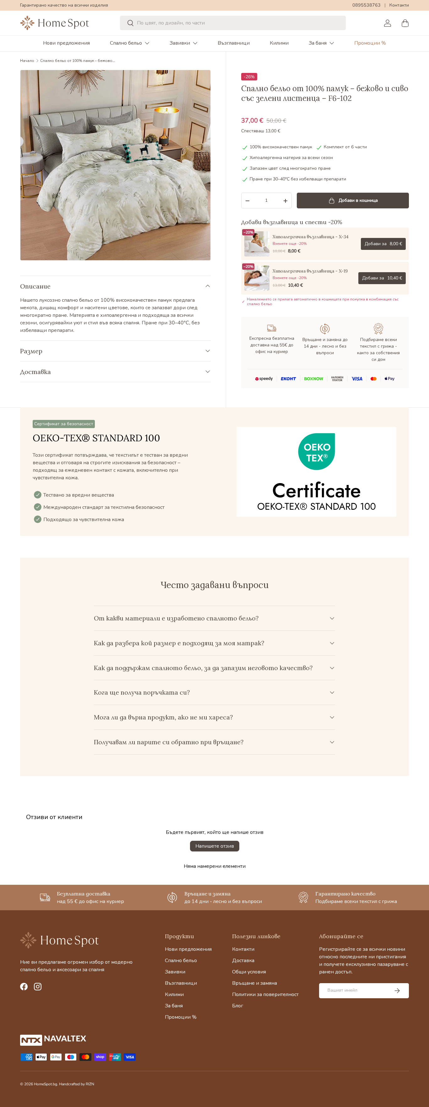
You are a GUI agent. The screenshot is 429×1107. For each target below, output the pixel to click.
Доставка (243, 960)
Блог (237, 1005)
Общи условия (249, 971)
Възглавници (234, 43)
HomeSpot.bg (45, 1084)
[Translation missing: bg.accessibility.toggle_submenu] (147, 43)
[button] (405, 23)
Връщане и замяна (254, 983)
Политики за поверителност (265, 994)
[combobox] (233, 23)
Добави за (383, 244)
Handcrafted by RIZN (76, 1084)
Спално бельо (126, 43)
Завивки (180, 43)
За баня (318, 43)
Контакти (399, 5)
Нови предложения (66, 43)
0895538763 (366, 5)
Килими (279, 43)
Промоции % (370, 43)
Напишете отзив (214, 846)
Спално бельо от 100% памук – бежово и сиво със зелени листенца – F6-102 (78, 60)
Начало (27, 60)
